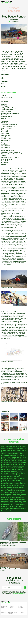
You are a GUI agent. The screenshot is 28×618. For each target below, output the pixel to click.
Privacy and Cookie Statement (19, 593)
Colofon (15, 612)
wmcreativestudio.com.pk (8, 92)
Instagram (12, 606)
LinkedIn (11, 607)
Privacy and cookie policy (10, 613)
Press (2, 607)
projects (14, 7)
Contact (22, 612)
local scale (13, 10)
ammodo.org (4, 606)
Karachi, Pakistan (6, 97)
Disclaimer (3, 612)
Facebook (12, 609)
